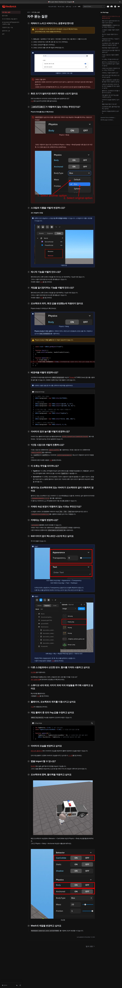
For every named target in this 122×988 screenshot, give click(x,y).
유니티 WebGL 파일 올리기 (9, 19)
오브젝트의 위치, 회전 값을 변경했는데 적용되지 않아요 (110, 44)
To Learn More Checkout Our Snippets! (61, 2)
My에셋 (33, 766)
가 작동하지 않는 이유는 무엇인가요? (110, 26)
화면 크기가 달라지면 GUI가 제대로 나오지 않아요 (110, 21)
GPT (3, 34)
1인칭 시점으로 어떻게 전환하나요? (110, 56)
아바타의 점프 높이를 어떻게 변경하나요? (111, 51)
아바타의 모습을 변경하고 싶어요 (110, 100)
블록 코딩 (68, 6)
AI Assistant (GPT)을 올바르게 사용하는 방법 (10, 23)
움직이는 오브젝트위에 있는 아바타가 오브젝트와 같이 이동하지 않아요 (110, 63)
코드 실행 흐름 (35, 679)
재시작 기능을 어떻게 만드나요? (110, 35)
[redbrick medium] (119, 6)
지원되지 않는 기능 (7, 27)
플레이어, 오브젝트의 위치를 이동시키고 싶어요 (111, 91)
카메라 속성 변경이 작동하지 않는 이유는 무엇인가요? (111, 69)
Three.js (71, 377)
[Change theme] (17, 985)
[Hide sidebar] (20, 985)
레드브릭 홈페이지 (37, 751)
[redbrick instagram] (115, 6)
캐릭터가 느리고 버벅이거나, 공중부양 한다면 (111, 17)
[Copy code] (92, 723)
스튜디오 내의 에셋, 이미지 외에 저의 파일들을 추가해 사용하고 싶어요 (111, 86)
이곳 (32, 101)
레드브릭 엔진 (52, 6)
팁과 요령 (5, 15)
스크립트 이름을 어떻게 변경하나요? (110, 31)
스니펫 (74, 6)
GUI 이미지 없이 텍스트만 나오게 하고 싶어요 (110, 76)
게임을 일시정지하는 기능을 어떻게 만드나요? (110, 39)
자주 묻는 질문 (6, 12)
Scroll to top (103, 122)
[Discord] (111, 6)
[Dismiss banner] (119, 1)
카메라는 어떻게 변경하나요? (110, 73)
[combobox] (94, 6)
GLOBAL (33, 672)
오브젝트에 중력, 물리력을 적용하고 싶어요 (111, 107)
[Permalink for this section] (75, 23)
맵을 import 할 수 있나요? (109, 104)
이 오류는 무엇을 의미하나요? (110, 59)
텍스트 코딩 (61, 6)
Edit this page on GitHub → (107, 120)
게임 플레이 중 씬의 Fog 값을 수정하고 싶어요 (110, 96)
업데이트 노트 (6, 31)
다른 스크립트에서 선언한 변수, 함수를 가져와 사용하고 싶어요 (111, 81)
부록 (79, 6)
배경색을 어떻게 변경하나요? (110, 48)
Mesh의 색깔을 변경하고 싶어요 (110, 112)
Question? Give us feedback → (108, 117)
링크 (38, 29)
